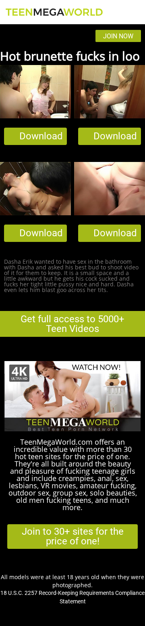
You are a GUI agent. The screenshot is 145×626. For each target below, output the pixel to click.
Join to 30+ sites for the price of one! (73, 536)
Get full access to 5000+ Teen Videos (72, 323)
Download (41, 136)
